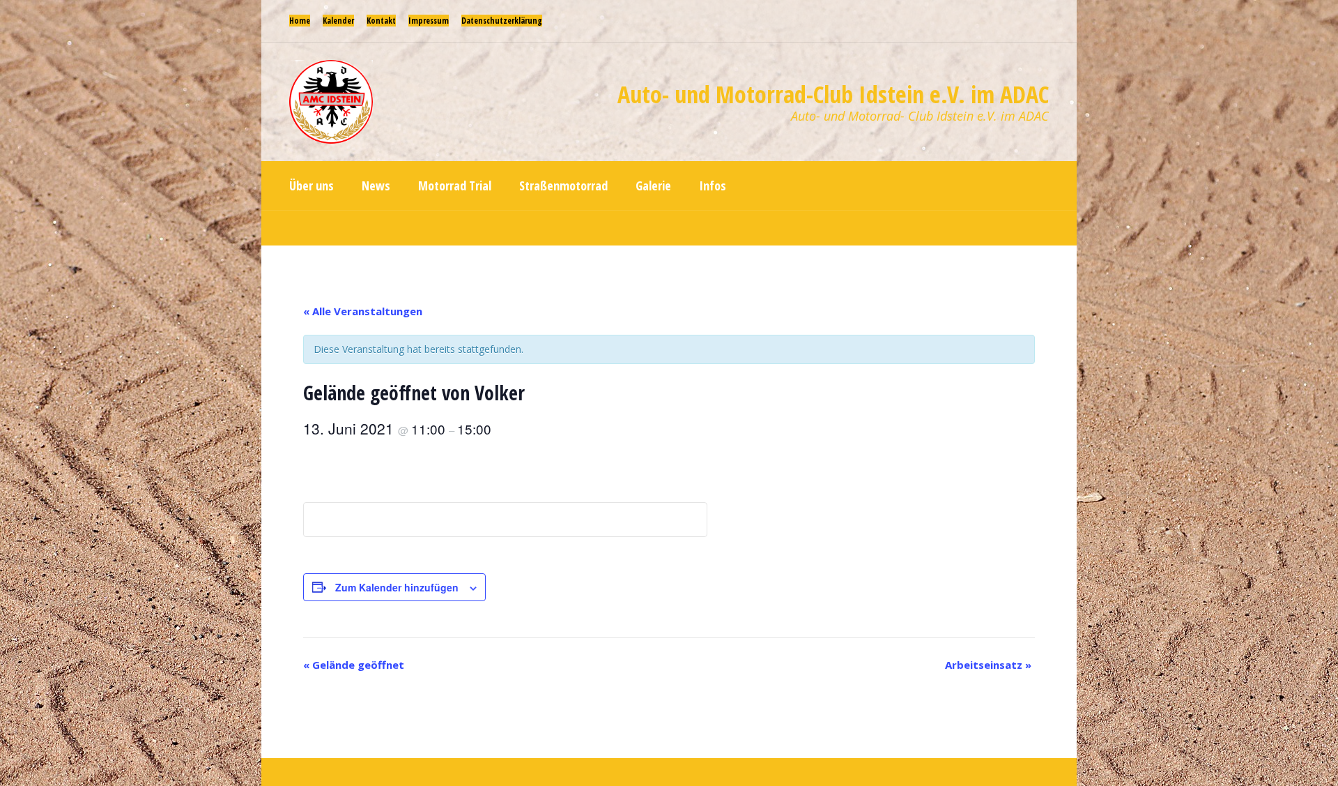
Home (299, 21)
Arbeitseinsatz (988, 665)
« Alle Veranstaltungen (362, 311)
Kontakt (381, 21)
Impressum (428, 21)
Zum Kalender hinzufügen (397, 587)
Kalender (338, 21)
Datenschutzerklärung (501, 21)
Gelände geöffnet (353, 665)
